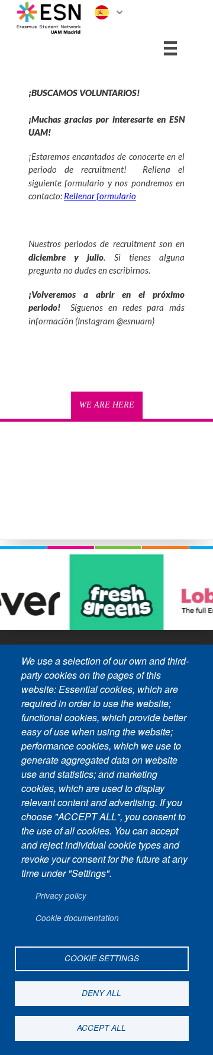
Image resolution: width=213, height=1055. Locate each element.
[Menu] (170, 48)
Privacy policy (61, 895)
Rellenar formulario (100, 195)
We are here (106, 404)
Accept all (101, 1027)
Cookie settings (101, 958)
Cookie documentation (77, 917)
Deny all (101, 992)
